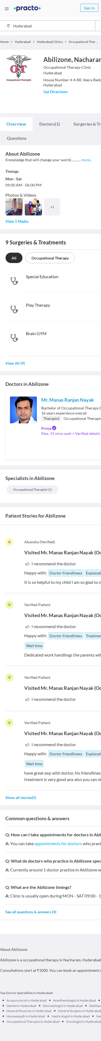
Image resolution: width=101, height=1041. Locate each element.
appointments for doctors (58, 843)
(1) (49, 123)
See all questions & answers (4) (30, 912)
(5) (20, 797)
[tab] (16, 124)
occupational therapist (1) (32, 489)
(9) (15, 363)
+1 (52, 207)
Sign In (89, 8)
